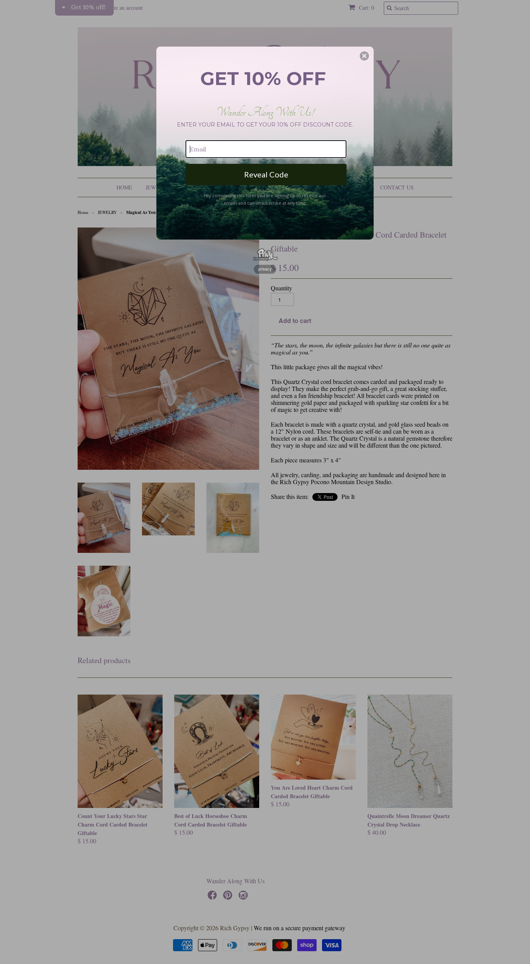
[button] (364, 56)
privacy (265, 269)
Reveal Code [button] (266, 174)
